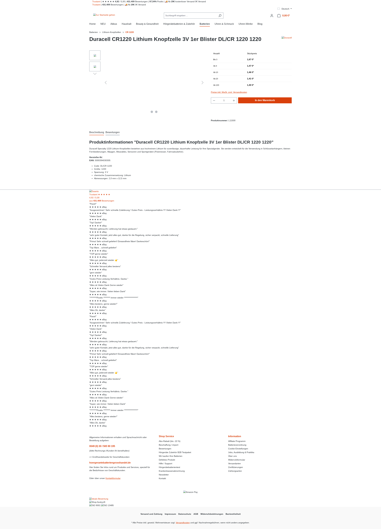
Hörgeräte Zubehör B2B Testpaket (175, 452)
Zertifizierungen (235, 467)
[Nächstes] (202, 82)
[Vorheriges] (105, 82)
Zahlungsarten (235, 471)
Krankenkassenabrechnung (172, 471)
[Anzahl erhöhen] (234, 100)
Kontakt (162, 478)
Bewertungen (165, 448)
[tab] (96, 132)
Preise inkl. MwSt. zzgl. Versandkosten (229, 92)
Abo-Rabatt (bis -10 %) (169, 441)
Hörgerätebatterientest (169, 467)
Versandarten (234, 463)
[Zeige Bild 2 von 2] (156, 112)
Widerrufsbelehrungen (211, 514)
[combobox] (190, 16)
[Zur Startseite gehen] (104, 15)
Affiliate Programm (237, 441)
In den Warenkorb (265, 100)
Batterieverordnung (237, 445)
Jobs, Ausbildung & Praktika (241, 452)
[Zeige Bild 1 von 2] (152, 112)
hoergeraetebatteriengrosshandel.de (110, 462)
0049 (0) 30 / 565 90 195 (102, 446)
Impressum (170, 514)
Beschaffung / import (168, 445)
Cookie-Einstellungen (238, 448)
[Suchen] (219, 16)
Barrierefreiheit (233, 514)
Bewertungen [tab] (113, 132)
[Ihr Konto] (271, 16)
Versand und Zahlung (151, 514)
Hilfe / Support (165, 463)
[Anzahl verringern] (214, 100)
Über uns (232, 456)
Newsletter (164, 474)
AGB (195, 514)
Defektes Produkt (167, 460)
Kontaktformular (113, 478)
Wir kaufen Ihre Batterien (170, 456)
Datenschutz (184, 514)
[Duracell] (287, 40)
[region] (147, 82)
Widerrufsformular (236, 460)
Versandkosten (183, 522)
